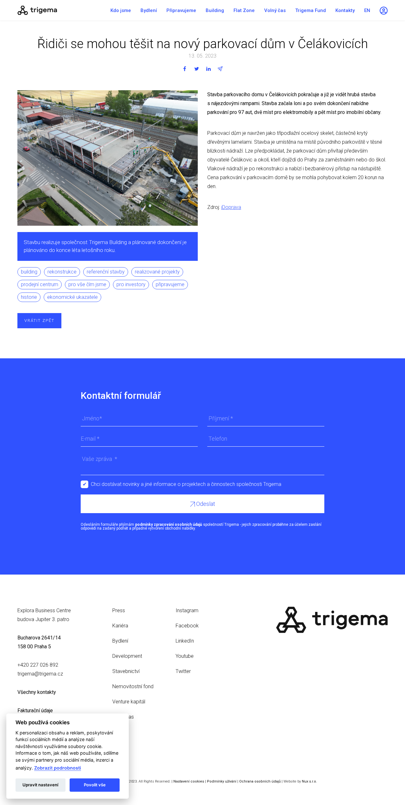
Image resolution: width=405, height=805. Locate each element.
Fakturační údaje (35, 711)
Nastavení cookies (188, 781)
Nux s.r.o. (309, 781)
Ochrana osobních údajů (260, 781)
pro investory (131, 284)
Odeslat (205, 503)
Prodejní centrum (39, 284)
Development (127, 656)
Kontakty (345, 10)
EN (367, 10)
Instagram (187, 610)
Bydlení (148, 10)
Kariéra (120, 626)
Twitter (183, 671)
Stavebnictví (126, 671)
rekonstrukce (62, 272)
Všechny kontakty (36, 692)
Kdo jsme (120, 10)
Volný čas (275, 10)
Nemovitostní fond (132, 686)
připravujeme (170, 284)
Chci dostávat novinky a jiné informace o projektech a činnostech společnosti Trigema (186, 484)
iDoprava (231, 207)
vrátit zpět (39, 320)
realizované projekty (157, 272)
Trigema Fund (310, 10)
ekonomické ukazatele (72, 297)
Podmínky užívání (221, 781)
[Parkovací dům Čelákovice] (57, 10)
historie (29, 297)
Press (118, 610)
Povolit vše (95, 784)
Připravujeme (181, 10)
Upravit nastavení (40, 784)
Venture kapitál (128, 702)
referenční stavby (106, 272)
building (29, 272)
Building (215, 10)
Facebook (187, 626)
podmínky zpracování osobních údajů (168, 524)
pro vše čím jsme (87, 284)
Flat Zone (244, 10)
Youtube (185, 656)
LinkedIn (185, 641)
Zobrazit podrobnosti (57, 767)
